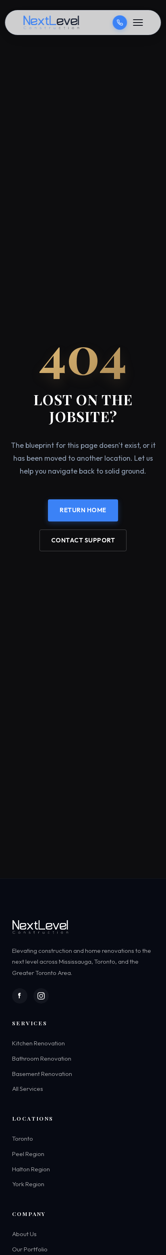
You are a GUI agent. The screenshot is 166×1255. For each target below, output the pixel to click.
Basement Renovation (42, 1074)
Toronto (22, 1138)
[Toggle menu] (138, 22)
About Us (24, 1234)
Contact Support (83, 540)
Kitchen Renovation (38, 1043)
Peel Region (28, 1154)
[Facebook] (19, 996)
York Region (28, 1184)
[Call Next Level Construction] (120, 22)
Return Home (83, 510)
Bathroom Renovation (41, 1058)
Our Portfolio (30, 1249)
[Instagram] (41, 996)
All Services (27, 1088)
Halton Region (31, 1169)
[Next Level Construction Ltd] (52, 22)
